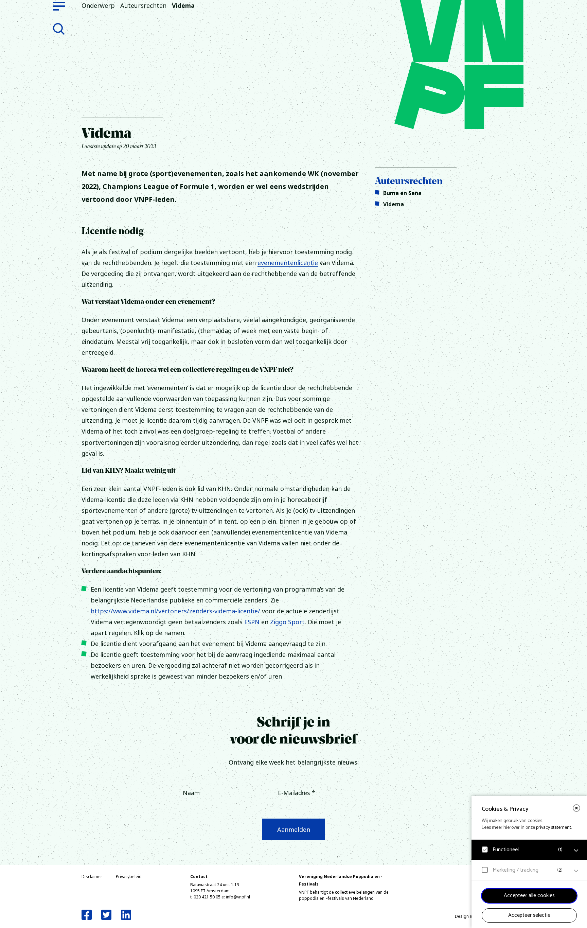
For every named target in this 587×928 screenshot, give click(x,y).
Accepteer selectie (529, 915)
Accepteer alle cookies (529, 895)
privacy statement (553, 827)
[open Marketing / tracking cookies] (576, 871)
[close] (576, 808)
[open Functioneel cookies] (576, 850)
